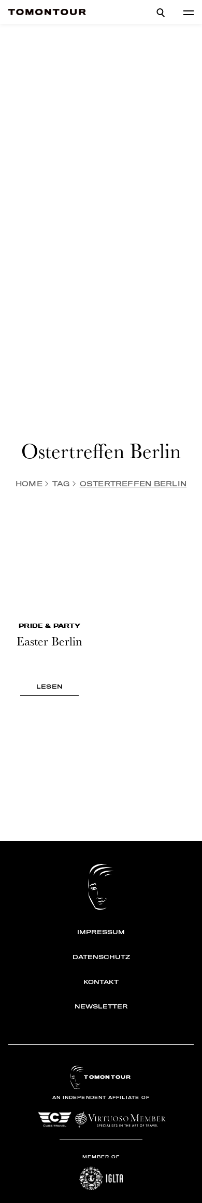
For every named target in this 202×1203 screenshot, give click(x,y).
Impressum (101, 932)
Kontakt (101, 982)
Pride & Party (49, 625)
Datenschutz (101, 957)
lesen (49, 686)
